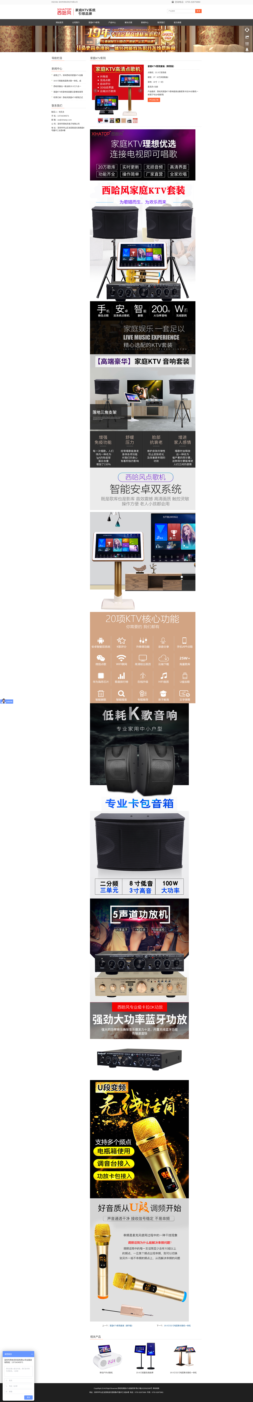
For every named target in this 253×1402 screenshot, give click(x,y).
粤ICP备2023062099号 (143, 1388)
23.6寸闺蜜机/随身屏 (144, 1373)
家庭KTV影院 (94, 22)
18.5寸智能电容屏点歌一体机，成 (67, 81)
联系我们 (161, 22)
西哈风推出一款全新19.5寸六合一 (67, 86)
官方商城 (177, 22)
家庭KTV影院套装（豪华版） (121, 1326)
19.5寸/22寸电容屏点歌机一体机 (177, 1326)
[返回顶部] (247, 50)
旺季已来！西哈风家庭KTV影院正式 (68, 97)
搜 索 (198, 11)
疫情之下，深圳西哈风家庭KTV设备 (68, 75)
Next (140, 91)
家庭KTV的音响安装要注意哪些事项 (68, 92)
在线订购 (155, 100)
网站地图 (156, 1388)
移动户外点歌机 (106, 1373)
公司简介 (76, 22)
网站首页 (59, 22)
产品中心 (112, 22)
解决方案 (128, 22)
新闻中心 (145, 22)
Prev (95, 91)
